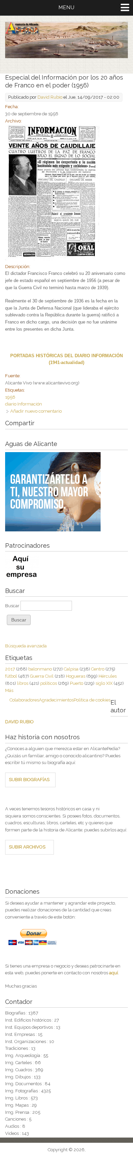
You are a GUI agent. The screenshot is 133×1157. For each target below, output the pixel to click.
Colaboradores (24, 700)
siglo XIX (104, 683)
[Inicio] (66, 56)
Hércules (108, 676)
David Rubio (50, 97)
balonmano (40, 669)
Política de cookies (92, 700)
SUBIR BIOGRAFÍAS (29, 779)
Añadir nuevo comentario (36, 411)
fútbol (11, 676)
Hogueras (75, 676)
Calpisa (71, 669)
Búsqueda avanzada (26, 645)
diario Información (23, 404)
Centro (97, 669)
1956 (10, 397)
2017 (10, 669)
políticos (48, 683)
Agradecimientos (56, 700)
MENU (67, 7)
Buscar (12, 605)
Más (9, 690)
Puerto (76, 683)
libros (22, 683)
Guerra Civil (42, 676)
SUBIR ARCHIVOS (27, 846)
